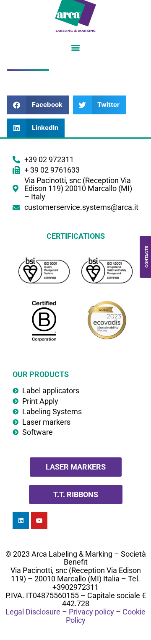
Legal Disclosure (32, 611)
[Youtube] (39, 520)
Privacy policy (91, 611)
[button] (76, 47)
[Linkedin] (21, 520)
